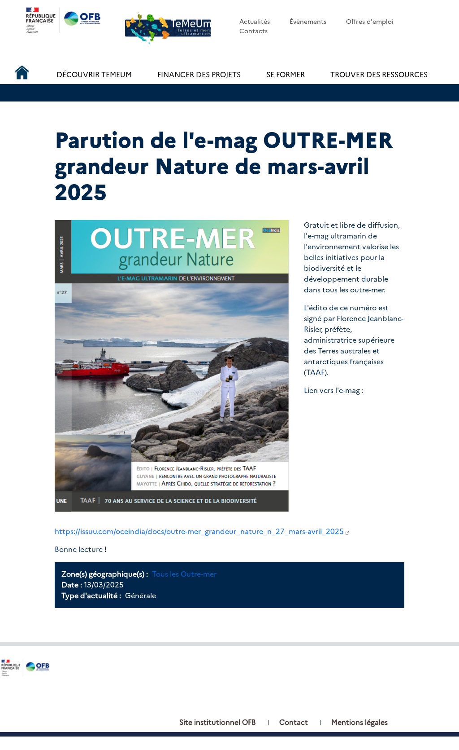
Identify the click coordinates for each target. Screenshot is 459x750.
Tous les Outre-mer (184, 574)
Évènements (308, 22)
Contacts (253, 31)
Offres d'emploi (370, 22)
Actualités (254, 22)
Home (22, 70)
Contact (293, 722)
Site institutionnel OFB (217, 722)
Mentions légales (359, 722)
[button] (172, 365)
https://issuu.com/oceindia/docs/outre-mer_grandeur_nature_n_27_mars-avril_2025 (199, 531)
